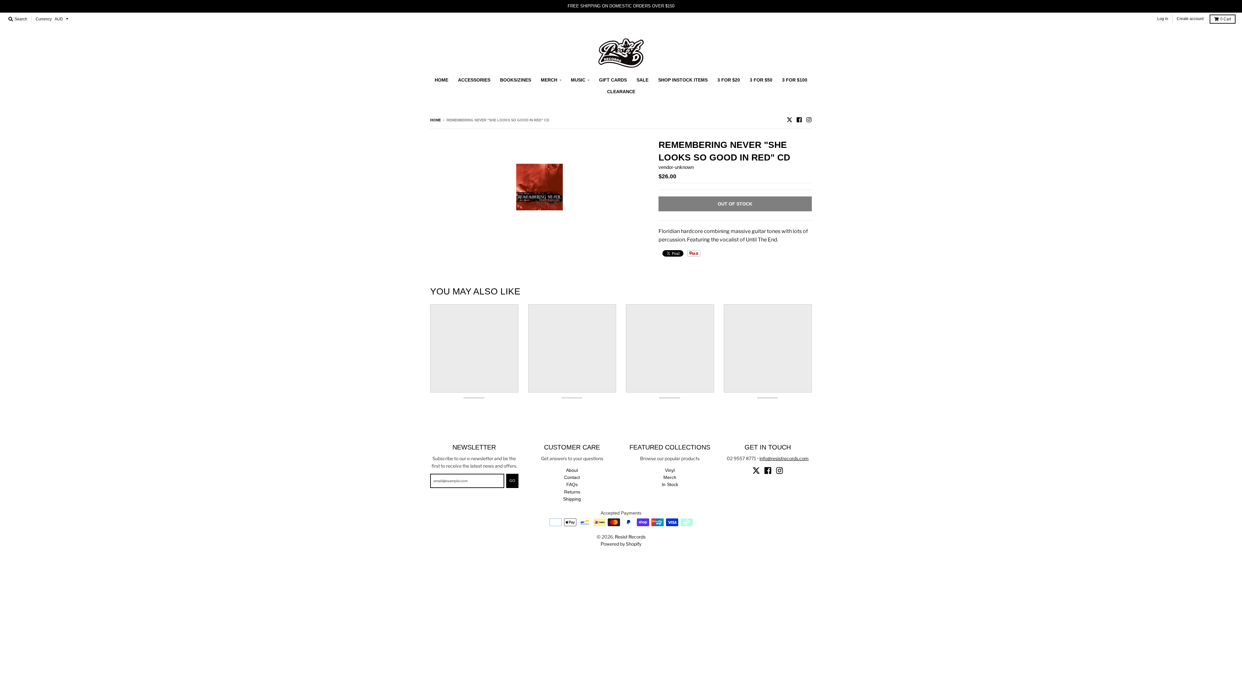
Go (512, 481)
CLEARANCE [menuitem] (621, 91)
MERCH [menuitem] (549, 80)
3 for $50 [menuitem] (761, 80)
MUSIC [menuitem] (578, 80)
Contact (572, 477)
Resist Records (630, 536)
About (572, 470)
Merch (669, 477)
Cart (1225, 19)
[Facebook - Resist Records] (799, 120)
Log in (1162, 19)
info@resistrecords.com (784, 458)
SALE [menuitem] (642, 80)
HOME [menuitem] (441, 80)
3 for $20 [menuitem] (728, 80)
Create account (1190, 19)
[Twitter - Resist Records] (789, 120)
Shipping (572, 499)
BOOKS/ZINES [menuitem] (515, 80)
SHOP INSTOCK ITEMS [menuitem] (683, 80)
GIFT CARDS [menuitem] (613, 80)
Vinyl (670, 470)
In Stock (670, 484)
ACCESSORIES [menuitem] (474, 80)
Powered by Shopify (621, 544)
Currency (44, 19)
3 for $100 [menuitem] (794, 80)
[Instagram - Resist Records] (809, 120)
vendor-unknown (676, 167)
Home (435, 120)
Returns (572, 491)
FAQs (572, 484)
